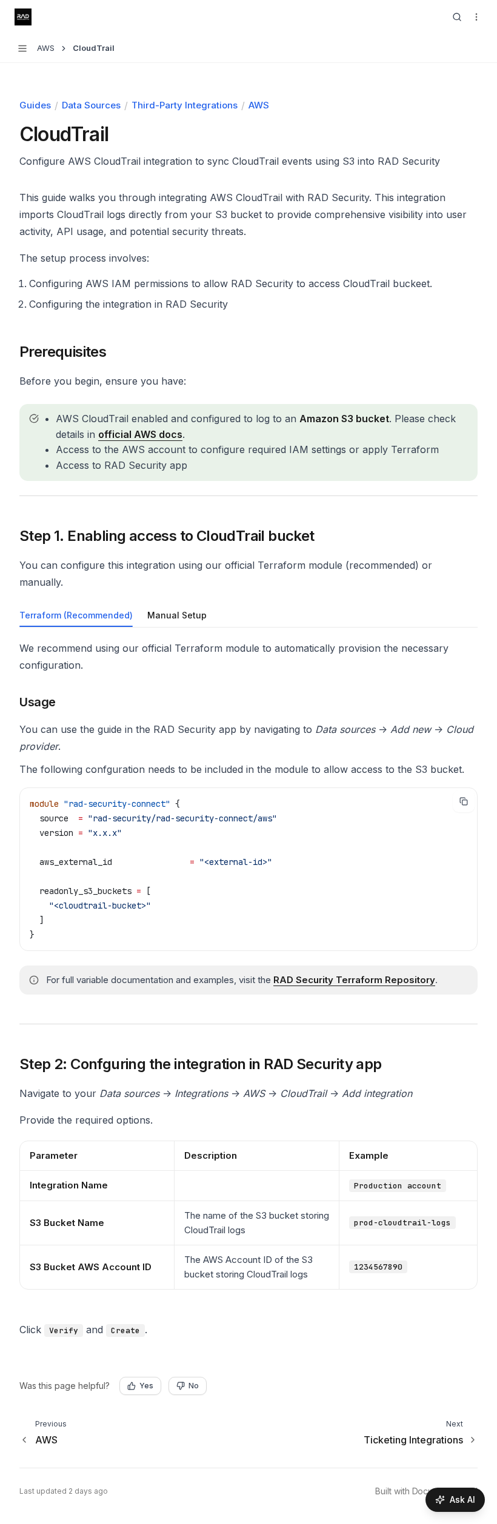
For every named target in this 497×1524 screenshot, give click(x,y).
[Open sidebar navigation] (22, 48)
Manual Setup (177, 615)
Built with (426, 1491)
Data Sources (91, 105)
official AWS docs (140, 434)
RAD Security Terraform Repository (354, 980)
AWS (258, 105)
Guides (35, 105)
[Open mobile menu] (476, 17)
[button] (55, 352)
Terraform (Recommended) (76, 615)
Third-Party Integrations (185, 105)
